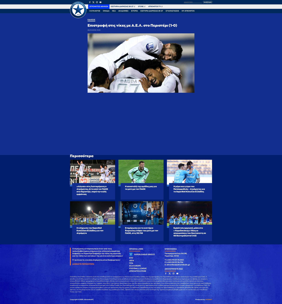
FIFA (131, 263)
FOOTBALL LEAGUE (138, 268)
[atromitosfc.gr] (78, 17)
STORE (141, 6)
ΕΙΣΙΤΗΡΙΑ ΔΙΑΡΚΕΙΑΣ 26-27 (122, 6)
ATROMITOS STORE (137, 271)
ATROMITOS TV (154, 6)
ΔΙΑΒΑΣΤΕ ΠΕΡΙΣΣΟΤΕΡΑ (83, 264)
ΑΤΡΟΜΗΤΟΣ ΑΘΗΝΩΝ (98, 6)
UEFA (131, 260)
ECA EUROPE (135, 266)
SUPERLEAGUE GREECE (144, 254)
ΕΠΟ (131, 258)
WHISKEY (208, 299)
